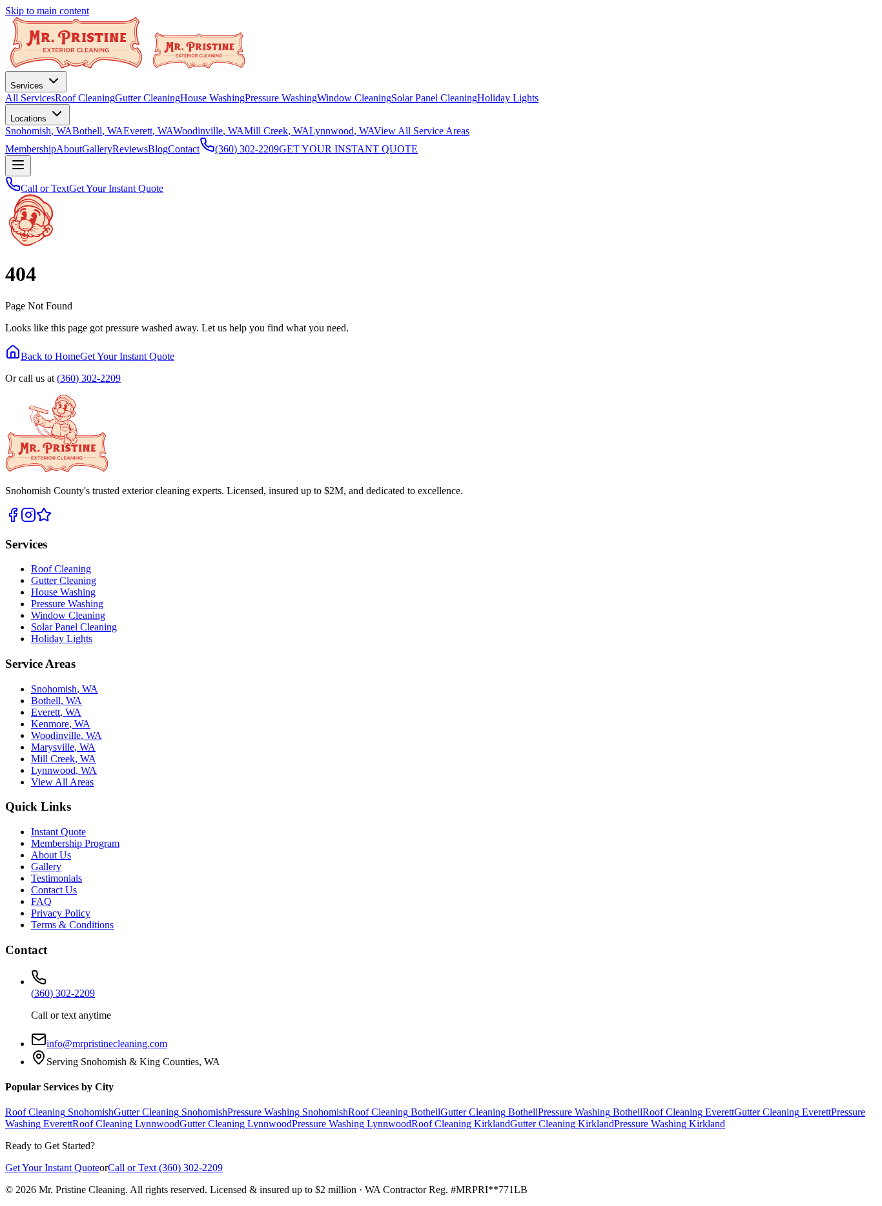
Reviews (130, 148)
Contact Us (54, 889)
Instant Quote (58, 831)
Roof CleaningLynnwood (125, 1123)
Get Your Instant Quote (116, 188)
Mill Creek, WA (276, 130)
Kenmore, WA (60, 723)
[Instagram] (28, 519)
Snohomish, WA (38, 130)
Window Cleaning (354, 97)
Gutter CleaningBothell (489, 1112)
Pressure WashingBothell (590, 1112)
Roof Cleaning (85, 97)
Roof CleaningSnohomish (59, 1112)
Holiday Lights (507, 97)
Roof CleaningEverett (688, 1112)
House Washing (212, 97)
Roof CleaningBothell (394, 1112)
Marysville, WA (63, 747)
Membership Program (75, 843)
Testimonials (56, 878)
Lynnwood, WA (341, 130)
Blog (158, 148)
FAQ (41, 901)
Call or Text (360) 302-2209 (165, 1167)
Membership (30, 148)
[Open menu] (18, 165)
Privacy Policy (60, 913)
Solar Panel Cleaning (434, 97)
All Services (30, 97)
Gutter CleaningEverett (782, 1112)
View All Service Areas (421, 130)
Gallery (97, 148)
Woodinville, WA (208, 130)
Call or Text (45, 188)
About (69, 148)
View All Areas (62, 781)
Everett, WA (148, 130)
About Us (51, 854)
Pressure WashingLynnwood (351, 1123)
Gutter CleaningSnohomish (170, 1112)
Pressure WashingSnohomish (287, 1112)
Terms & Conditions (72, 924)
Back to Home (50, 356)
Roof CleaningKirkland (460, 1123)
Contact (184, 148)
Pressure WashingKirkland (669, 1123)
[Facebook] (13, 519)
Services (28, 85)
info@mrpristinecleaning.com (106, 1043)
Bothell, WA (97, 130)
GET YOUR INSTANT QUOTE (348, 148)
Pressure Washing (281, 97)
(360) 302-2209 (89, 378)
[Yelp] (44, 519)
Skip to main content (47, 10)
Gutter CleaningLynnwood (235, 1123)
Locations (29, 118)
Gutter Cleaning (147, 97)
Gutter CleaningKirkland (562, 1123)
